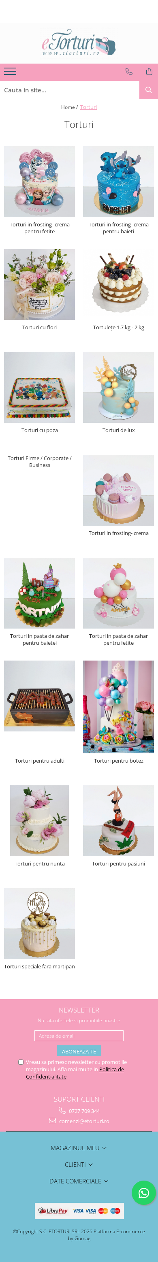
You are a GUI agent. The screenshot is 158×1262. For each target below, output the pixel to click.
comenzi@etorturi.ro (83, 1121)
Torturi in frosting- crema (119, 533)
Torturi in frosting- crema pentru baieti (119, 228)
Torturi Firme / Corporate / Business (40, 462)
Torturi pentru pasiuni (118, 863)
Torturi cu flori (39, 327)
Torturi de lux (118, 430)
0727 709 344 (84, 1111)
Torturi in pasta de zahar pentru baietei (39, 639)
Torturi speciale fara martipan (39, 966)
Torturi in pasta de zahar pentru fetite (118, 639)
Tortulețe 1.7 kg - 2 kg (118, 327)
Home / (70, 107)
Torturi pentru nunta (40, 863)
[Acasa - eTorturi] (79, 43)
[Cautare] (148, 90)
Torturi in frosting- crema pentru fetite (40, 228)
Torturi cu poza (39, 430)
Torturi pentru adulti (39, 760)
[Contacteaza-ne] (129, 72)
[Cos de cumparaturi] (149, 72)
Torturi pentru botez (118, 760)
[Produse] (11, 74)
